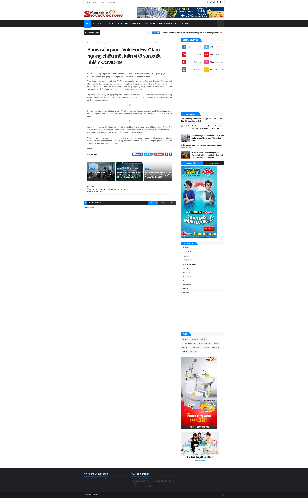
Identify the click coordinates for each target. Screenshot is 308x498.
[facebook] (207, 2)
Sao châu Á (187, 276)
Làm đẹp (185, 268)
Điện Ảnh (136, 24)
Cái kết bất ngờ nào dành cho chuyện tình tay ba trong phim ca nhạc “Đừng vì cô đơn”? (208, 138)
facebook (171, 203)
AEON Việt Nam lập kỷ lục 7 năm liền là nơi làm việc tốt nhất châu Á (101, 174)
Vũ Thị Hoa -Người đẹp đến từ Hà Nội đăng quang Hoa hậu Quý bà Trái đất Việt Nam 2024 (158, 174)
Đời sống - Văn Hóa (189, 260)
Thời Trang (187, 284)
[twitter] (211, 2)
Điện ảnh (186, 256)
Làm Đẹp (110, 24)
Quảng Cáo (191, 163)
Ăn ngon (186, 248)
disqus (162, 203)
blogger (153, 203)
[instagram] (217, 2)
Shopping (185, 24)
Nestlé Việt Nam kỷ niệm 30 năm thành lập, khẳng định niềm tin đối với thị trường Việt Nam (129, 174)
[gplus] (220, 2)
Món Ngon (123, 24)
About (94, 2)
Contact (102, 2)
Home (88, 2)
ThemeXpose (95, 494)
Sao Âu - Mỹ (187, 272)
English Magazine (167, 24)
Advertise (111, 2)
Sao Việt (143, 33)
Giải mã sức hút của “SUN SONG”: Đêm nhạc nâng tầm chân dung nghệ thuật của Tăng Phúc (183, 33)
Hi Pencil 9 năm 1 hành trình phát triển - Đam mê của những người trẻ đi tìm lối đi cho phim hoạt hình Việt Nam (207, 155)
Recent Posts (213, 163)
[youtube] (214, 2)
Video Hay (186, 292)
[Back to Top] (223, 495)
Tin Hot (95, 43)
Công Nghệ (149, 24)
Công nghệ (187, 252)
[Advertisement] (202, 93)
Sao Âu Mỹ (98, 24)
